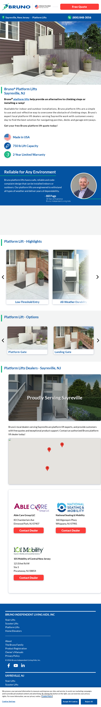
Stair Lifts (10, 619)
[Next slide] (87, 277)
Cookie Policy (47, 696)
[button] (62, 444)
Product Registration (16, 648)
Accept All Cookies (70, 702)
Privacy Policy (12, 655)
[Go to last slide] (3, 277)
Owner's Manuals (14, 652)
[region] (50, 697)
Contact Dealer (28, 530)
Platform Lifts (12, 627)
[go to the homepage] (16, 7)
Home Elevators (13, 630)
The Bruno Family (14, 644)
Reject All (89, 702)
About (8, 641)
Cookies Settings (8, 701)
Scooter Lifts (11, 623)
